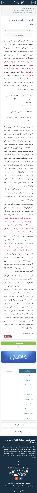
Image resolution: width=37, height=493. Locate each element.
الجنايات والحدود (28, 394)
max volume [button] (30, 31)
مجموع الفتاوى (18, 343)
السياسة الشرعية (28, 408)
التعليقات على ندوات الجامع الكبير (22, 10)
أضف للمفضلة (27, 333)
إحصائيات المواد (17, 425)
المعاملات (28, 380)
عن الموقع (17, 432)
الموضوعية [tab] (9, 371)
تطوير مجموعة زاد (18, 491)
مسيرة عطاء (18, 347)
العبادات (28, 376)
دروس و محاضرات (25, 8)
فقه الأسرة (28, 385)
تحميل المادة (17, 35)
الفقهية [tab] (26, 371)
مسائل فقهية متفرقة (27, 413)
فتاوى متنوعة (29, 418)
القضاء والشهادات (28, 404)
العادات (29, 390)
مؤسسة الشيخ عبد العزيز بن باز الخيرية (18, 483)
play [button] (6, 31)
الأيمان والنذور (29, 399)
